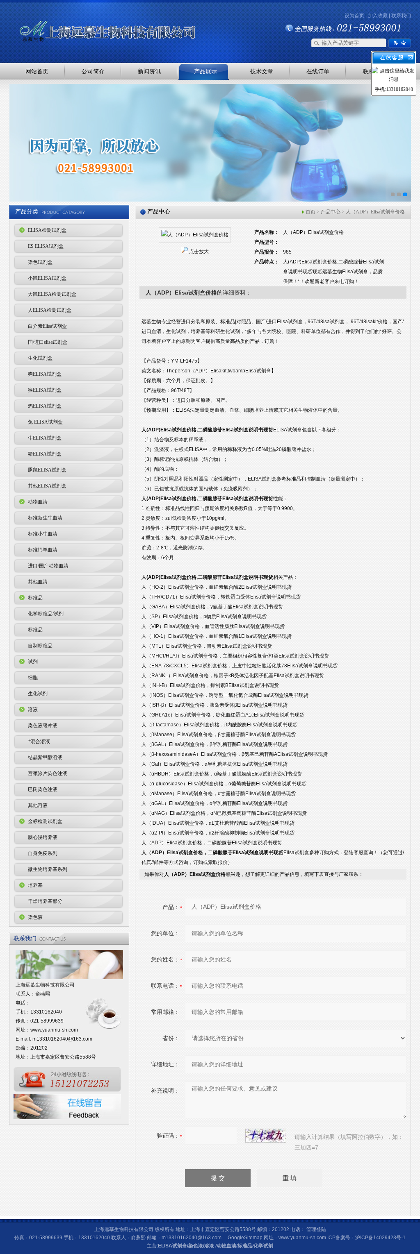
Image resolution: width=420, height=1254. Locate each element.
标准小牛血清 (42, 534)
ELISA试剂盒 (172, 1246)
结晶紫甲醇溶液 (45, 757)
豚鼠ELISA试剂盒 (47, 470)
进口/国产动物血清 (48, 566)
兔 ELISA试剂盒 (45, 422)
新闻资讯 (149, 71)
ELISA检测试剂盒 (47, 230)
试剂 (33, 661)
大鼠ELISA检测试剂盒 (52, 294)
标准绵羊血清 (42, 550)
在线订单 (317, 71)
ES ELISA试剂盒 (46, 246)
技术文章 (261, 71)
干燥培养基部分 (45, 901)
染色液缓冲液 (42, 725)
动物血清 (38, 502)
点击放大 (199, 251)
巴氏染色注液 (42, 789)
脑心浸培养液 (42, 837)
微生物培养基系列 (47, 869)
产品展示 (205, 71)
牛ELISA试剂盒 (45, 438)
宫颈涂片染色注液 (47, 773)
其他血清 (38, 582)
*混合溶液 (39, 741)
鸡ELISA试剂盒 (45, 406)
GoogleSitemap (245, 1237)
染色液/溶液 (201, 1246)
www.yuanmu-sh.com (54, 1030)
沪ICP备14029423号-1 (380, 1237)
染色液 (35, 917)
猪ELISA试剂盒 (45, 454)
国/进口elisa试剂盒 (47, 342)
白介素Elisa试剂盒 (47, 326)
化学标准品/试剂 (46, 614)
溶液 (33, 709)
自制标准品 (40, 646)
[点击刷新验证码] (265, 1136)
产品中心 (330, 212)
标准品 (35, 598)
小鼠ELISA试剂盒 (47, 278)
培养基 (35, 885)
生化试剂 (38, 693)
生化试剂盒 (40, 358)
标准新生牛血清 (45, 518)
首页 (310, 212)
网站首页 (36, 71)
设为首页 (354, 15)
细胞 (33, 677)
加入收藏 (378, 15)
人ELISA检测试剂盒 (49, 310)
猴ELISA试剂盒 (45, 390)
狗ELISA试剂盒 (45, 374)
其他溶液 (38, 805)
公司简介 (93, 71)
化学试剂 (263, 1246)
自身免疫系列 (42, 853)
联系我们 (401, 15)
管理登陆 (316, 1229)
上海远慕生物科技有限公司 (95, 17)
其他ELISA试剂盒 (47, 486)
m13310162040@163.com (62, 1039)
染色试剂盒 (40, 262)
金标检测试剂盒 (45, 821)
